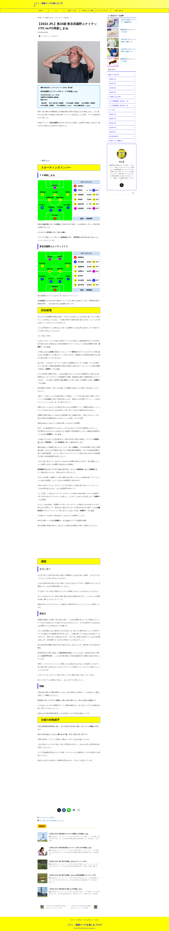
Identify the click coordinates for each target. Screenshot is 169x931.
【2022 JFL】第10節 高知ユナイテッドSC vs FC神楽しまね (70, 848)
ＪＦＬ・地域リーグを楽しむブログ (84, 924)
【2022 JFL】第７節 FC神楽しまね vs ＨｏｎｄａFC (67, 861)
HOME (40, 10)
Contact (96, 920)
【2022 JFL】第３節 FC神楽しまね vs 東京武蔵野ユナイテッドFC (72, 875)
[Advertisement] (69, 143)
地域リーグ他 (72, 10)
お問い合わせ (119, 10)
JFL (41, 820)
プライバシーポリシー (103, 10)
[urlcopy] (79, 810)
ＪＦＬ (56, 10)
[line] (69, 810)
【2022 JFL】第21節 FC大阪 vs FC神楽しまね (65, 889)
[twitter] (59, 810)
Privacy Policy (88, 920)
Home (72, 920)
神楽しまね (46, 820)
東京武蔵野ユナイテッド (57, 820)
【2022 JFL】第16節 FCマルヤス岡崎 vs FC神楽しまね (68, 834)
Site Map (78, 920)
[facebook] (64, 810)
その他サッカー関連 (87, 10)
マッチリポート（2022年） (47, 817)
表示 (47, 160)
